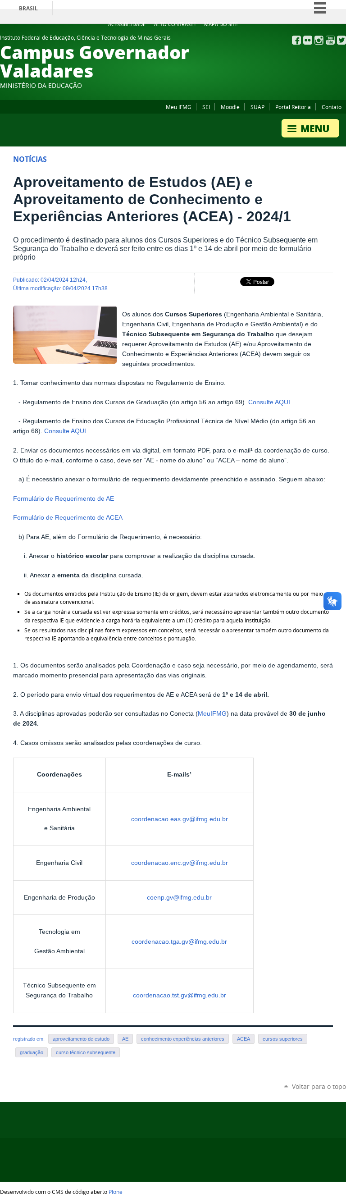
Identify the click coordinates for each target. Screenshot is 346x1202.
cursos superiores (283, 1039)
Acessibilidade (127, 24)
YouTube (330, 40)
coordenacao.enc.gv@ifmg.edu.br (179, 862)
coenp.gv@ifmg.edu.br (179, 897)
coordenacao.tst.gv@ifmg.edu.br (179, 995)
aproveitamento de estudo (81, 1039)
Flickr (307, 40)
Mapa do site (221, 24)
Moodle (230, 106)
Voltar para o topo (319, 1086)
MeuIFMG (212, 713)
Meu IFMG (178, 106)
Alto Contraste (175, 24)
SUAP (257, 106)
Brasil (28, 8)
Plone (116, 1191)
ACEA (243, 1039)
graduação (31, 1052)
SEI (206, 106)
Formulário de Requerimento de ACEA (68, 517)
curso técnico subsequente (85, 1052)
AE (125, 1039)
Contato (331, 106)
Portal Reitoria (293, 106)
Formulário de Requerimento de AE (63, 498)
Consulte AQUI (269, 402)
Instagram (318, 40)
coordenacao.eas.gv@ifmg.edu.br (179, 819)
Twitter (341, 40)
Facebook (296, 40)
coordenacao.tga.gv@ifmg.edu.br (179, 941)
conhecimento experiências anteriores (182, 1039)
